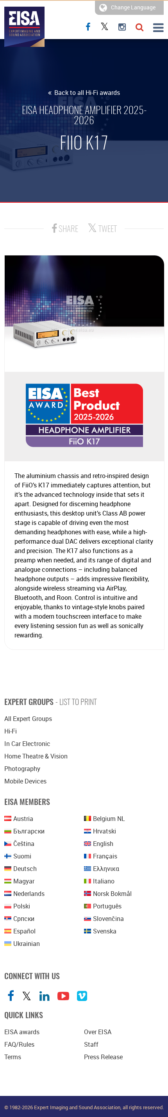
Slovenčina (108, 918)
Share (67, 229)
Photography (22, 768)
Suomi (22, 856)
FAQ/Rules (19, 1044)
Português (107, 906)
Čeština (23, 843)
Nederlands (29, 893)
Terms (12, 1057)
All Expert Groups (28, 718)
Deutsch (25, 868)
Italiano (103, 881)
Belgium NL (109, 818)
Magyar (23, 881)
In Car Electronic (27, 743)
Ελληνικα (106, 868)
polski (21, 906)
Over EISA (97, 1032)
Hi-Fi (10, 731)
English (103, 843)
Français (105, 856)
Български (29, 831)
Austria (23, 818)
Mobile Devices (25, 781)
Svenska (104, 931)
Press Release (103, 1057)
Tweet (107, 229)
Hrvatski (104, 831)
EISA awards (21, 1032)
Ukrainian (26, 943)
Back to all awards (86, 92)
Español (24, 931)
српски (23, 918)
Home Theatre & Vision (36, 756)
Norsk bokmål (112, 893)
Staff (91, 1044)
